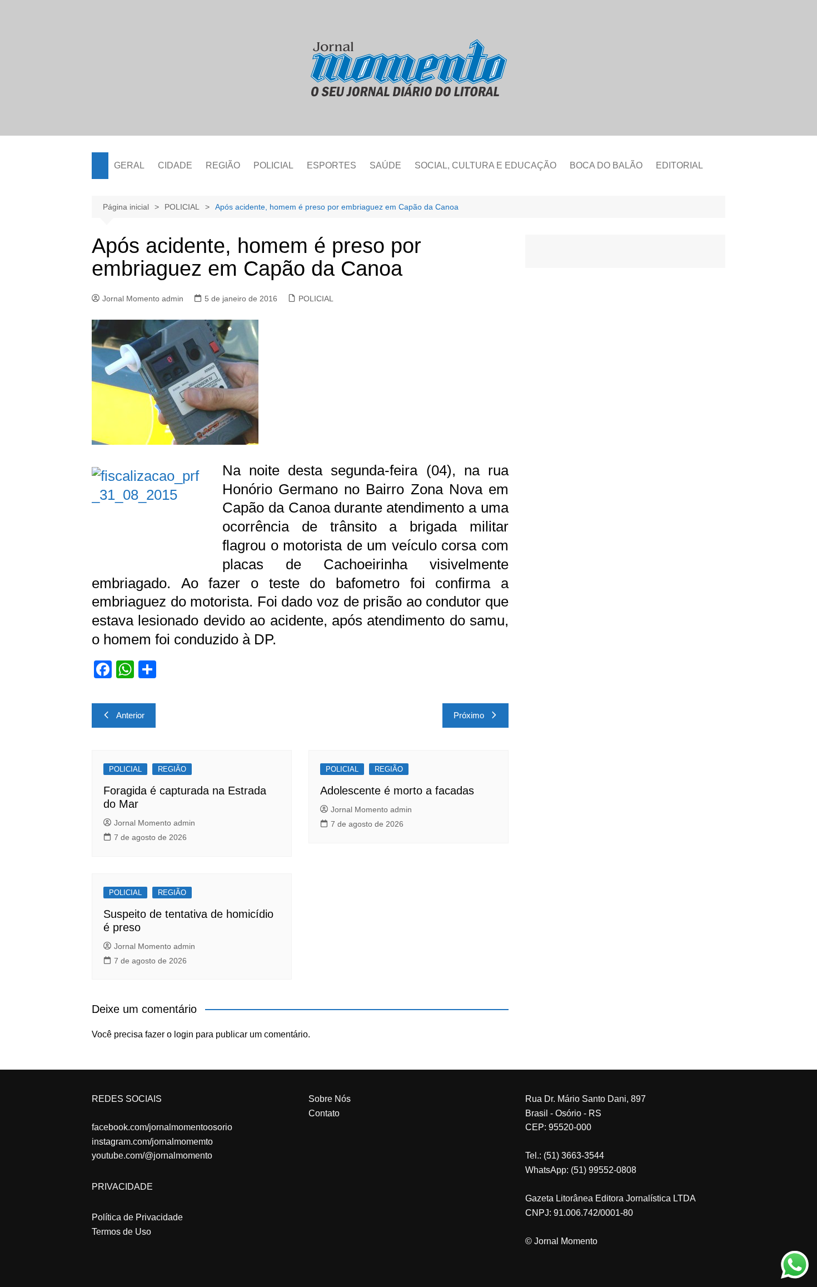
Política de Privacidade (137, 1217)
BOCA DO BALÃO (606, 165)
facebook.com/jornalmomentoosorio (162, 1127)
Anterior (130, 715)
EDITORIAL (679, 165)
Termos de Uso (121, 1231)
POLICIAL (273, 165)
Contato (324, 1113)
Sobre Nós (329, 1099)
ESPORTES (331, 165)
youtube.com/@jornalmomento (152, 1155)
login (183, 1034)
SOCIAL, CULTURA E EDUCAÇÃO (485, 165)
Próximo (469, 715)
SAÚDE (385, 165)
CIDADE (175, 165)
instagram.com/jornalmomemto (152, 1141)
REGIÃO (223, 165)
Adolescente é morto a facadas (397, 790)
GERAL (129, 165)
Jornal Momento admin (142, 298)
